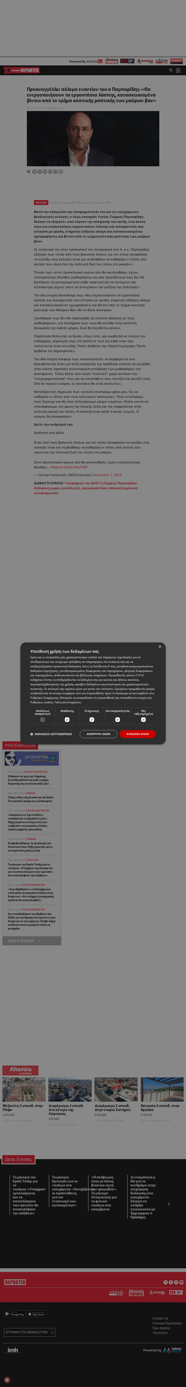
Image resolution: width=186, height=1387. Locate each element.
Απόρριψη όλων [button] (98, 734)
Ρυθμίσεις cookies (41, 702)
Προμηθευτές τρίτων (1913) (125, 675)
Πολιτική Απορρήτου (67, 702)
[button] (51, 734)
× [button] (159, 646)
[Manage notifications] (7, 1380)
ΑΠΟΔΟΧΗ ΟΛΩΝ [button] (138, 734)
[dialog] (93, 693)
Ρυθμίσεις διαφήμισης (44, 697)
